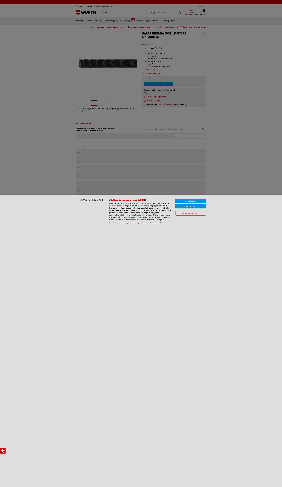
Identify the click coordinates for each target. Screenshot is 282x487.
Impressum (144, 223)
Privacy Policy (123, 223)
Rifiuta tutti (191, 206)
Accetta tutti (190, 201)
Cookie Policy (134, 223)
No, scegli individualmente (190, 213)
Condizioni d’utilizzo (157, 223)
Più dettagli (113, 223)
